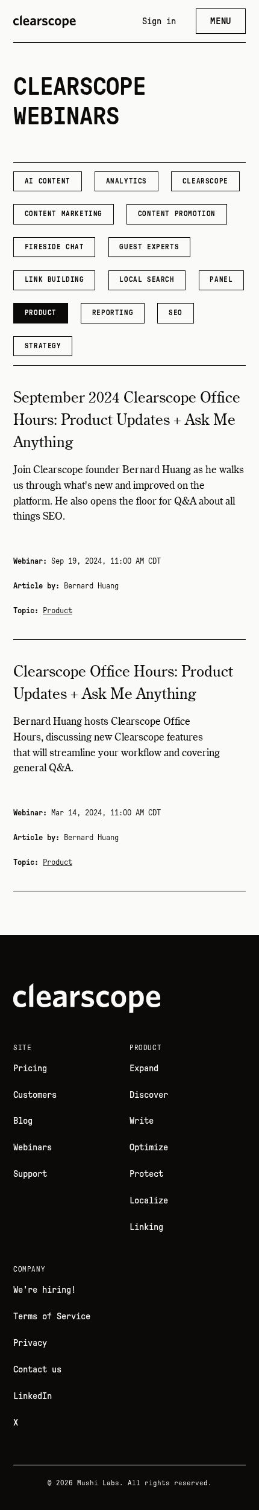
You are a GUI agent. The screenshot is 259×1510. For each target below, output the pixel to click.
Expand (144, 1068)
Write (142, 1121)
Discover (149, 1095)
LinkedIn (32, 1396)
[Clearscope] (44, 21)
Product (41, 312)
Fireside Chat (54, 246)
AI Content (47, 181)
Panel (221, 279)
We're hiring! (44, 1290)
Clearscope (205, 181)
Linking (146, 1227)
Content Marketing (63, 213)
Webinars (32, 1147)
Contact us (37, 1369)
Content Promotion (177, 213)
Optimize (149, 1147)
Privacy (30, 1343)
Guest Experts (149, 246)
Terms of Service (51, 1316)
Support (30, 1174)
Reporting (112, 312)
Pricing (30, 1068)
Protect (146, 1174)
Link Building (54, 279)
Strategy (43, 345)
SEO (176, 312)
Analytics (126, 181)
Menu (220, 21)
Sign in (159, 21)
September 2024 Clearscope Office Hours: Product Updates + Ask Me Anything (126, 421)
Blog (23, 1121)
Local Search (146, 279)
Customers (35, 1095)
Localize (149, 1200)
